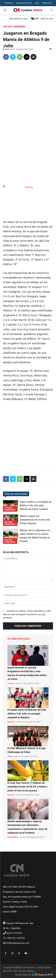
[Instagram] (12, 953)
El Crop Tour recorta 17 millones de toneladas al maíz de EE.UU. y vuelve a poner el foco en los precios (27, 786)
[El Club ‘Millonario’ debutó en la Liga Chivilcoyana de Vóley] (28, 736)
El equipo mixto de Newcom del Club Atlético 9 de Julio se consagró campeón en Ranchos (26, 713)
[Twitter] (13, 57)
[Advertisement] (28, 92)
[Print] (33, 57)
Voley (9, 756)
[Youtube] (25, 953)
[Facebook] (6, 57)
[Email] (27, 57)
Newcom (11, 722)
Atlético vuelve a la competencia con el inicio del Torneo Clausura (35, 520)
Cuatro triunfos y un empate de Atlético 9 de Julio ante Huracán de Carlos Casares (36, 505)
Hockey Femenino (14, 26)
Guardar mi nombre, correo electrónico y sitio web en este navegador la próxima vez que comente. (27, 614)
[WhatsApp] (20, 57)
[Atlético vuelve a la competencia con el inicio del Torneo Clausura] (10, 519)
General (10, 683)
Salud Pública (13, 837)
